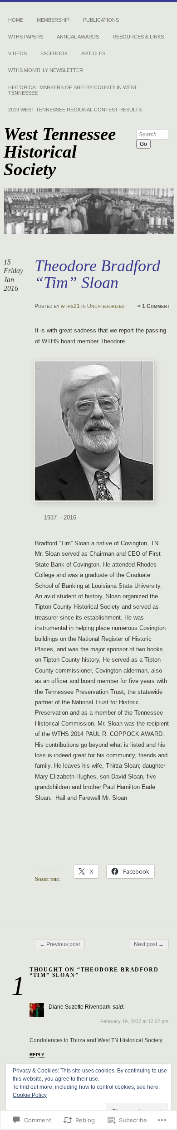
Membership (53, 20)
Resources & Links (138, 36)
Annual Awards (78, 36)
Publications (101, 20)
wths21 (70, 306)
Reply (37, 1054)
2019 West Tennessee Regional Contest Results (75, 109)
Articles (93, 53)
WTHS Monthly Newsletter (45, 70)
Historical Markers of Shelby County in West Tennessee (72, 90)
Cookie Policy (30, 1095)
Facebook (54, 53)
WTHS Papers (25, 36)
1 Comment (156, 306)
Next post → (149, 944)
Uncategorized (106, 306)
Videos (17, 53)
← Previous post (59, 944)
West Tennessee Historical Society (60, 151)
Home (15, 20)
